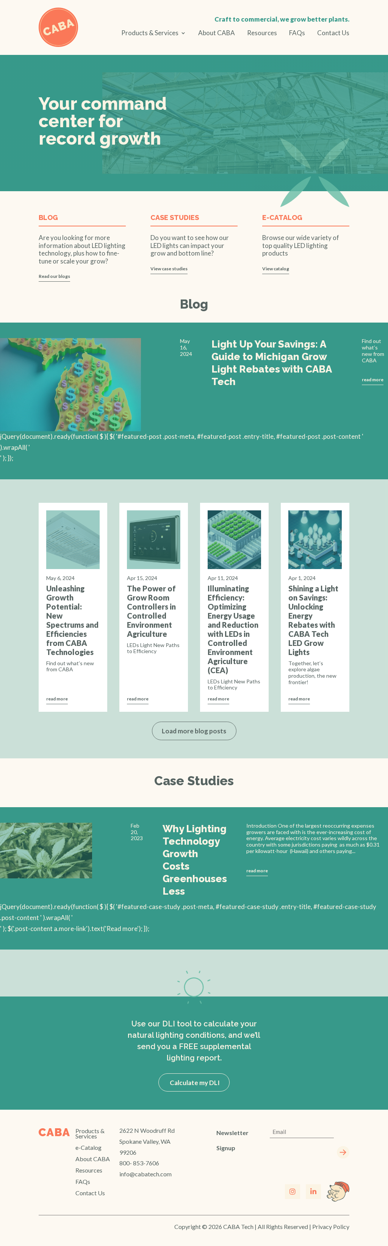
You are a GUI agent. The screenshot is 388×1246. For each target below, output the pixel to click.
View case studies (169, 268)
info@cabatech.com (145, 1173)
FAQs (297, 33)
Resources (262, 33)
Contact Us (333, 33)
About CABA (216, 33)
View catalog (275, 268)
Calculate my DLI (194, 1082)
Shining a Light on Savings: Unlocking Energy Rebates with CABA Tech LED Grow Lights (313, 620)
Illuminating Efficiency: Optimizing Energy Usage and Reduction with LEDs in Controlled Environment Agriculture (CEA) (233, 629)
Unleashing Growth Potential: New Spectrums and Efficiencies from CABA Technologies (72, 620)
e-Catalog (88, 1148)
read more (372, 379)
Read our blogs (54, 276)
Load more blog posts (194, 731)
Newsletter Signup (232, 1140)
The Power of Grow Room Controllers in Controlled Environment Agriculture (151, 611)
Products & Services (149, 33)
